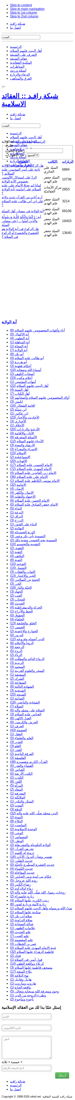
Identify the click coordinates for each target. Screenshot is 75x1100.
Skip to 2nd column (24, 16)
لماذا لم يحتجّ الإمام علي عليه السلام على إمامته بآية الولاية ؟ (21, 189)
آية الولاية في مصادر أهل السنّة (23, 211)
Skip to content (21, 5)
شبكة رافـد (17, 23)
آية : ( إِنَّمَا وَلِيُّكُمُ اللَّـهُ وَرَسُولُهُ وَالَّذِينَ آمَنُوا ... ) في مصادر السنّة (21, 221)
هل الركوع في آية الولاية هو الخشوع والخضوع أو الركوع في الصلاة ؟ (20, 233)
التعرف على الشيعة (23, 54)
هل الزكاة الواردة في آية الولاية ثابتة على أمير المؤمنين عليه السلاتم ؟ (22, 169)
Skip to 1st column (23, 12)
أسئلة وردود (18, 70)
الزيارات (67, 161)
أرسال (62, 1075)
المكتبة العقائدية (21, 62)
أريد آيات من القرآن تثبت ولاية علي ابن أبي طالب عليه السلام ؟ (22, 201)
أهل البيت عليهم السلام (26, 50)
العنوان (23, 161)
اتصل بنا (15, 27)
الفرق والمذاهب (21, 78)
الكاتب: (53, 161)
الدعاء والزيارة (20, 74)
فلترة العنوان (14, 150)
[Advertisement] (37, 278)
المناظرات (17, 66)
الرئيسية (15, 47)
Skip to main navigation (27, 9)
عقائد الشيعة (19, 58)
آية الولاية (9, 322)
